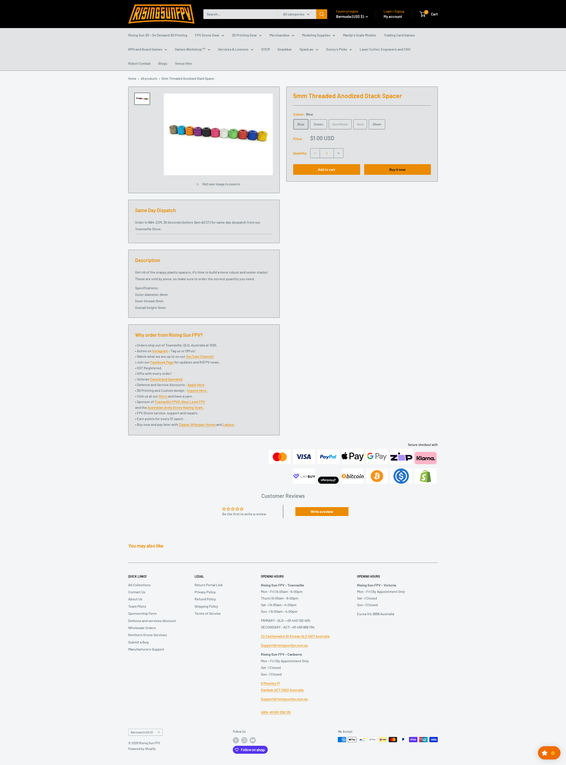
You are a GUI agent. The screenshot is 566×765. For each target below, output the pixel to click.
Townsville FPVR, (168, 402)
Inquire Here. (197, 390)
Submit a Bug (138, 642)
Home (132, 78)
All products (149, 78)
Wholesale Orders (142, 628)
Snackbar (284, 49)
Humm (211, 424)
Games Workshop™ (190, 49)
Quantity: (300, 153)
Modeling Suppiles (316, 35)
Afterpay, (198, 424)
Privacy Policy (205, 592)
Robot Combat (139, 63)
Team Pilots (137, 606)
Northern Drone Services (147, 635)
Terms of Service (208, 613)
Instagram (160, 351)
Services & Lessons (233, 49)
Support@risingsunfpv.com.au (284, 645)
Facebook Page (162, 362)
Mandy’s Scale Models (359, 35)
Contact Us (136, 592)
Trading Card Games (399, 35)
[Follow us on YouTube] (253, 740)
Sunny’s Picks (336, 49)
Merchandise (279, 35)
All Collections (139, 585)
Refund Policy (205, 599)
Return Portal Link (209, 585)
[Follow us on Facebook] (236, 740)
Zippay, (185, 424)
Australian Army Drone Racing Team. (175, 407)
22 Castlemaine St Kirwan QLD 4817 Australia (295, 636)
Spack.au (307, 49)
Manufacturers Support (146, 649)
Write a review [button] (322, 511)
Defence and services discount (152, 620)
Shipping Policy (206, 606)
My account (393, 16)
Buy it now (397, 169)
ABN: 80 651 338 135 (276, 712)
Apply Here (196, 384)
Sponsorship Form (142, 613)
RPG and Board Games (145, 49)
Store (163, 396)
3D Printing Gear (244, 35)
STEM (265, 49)
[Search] (321, 14)
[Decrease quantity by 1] (315, 153)
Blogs (162, 63)
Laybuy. (229, 424)
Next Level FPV (193, 402)
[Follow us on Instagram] (244, 740)
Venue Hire (183, 63)
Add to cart (326, 169)
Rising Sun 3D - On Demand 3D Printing (157, 35)
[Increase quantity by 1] (338, 153)
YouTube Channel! (200, 356)
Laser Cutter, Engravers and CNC (385, 49)
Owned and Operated (166, 379)
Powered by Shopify (142, 749)
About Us (135, 599)
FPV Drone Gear (207, 35)
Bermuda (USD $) (142, 732)
